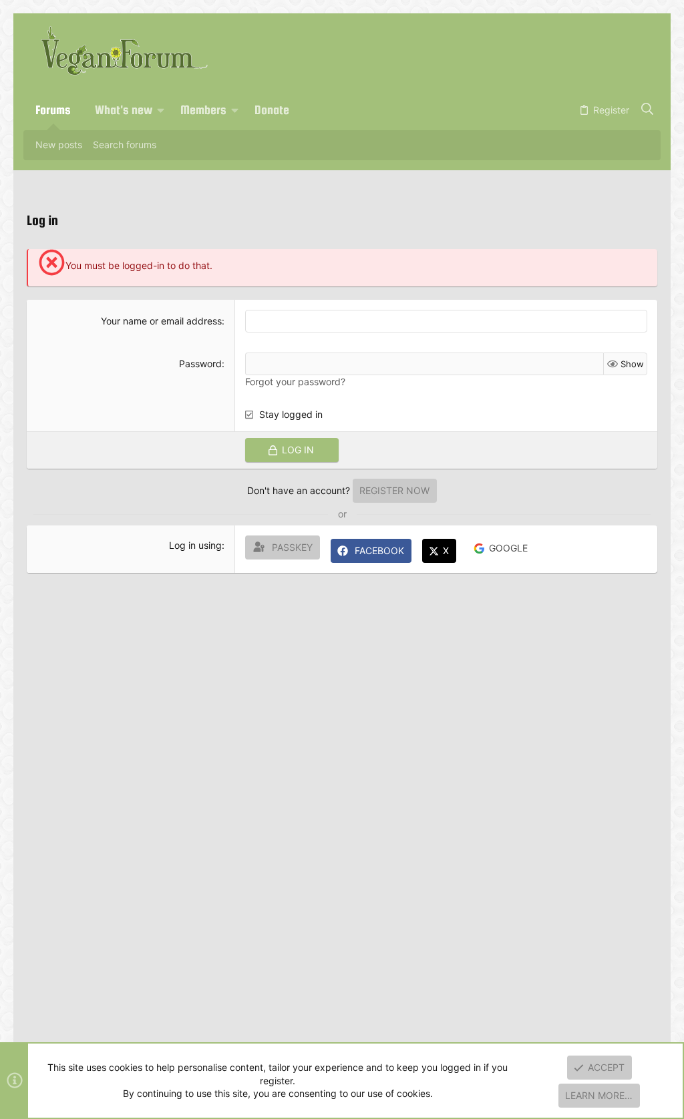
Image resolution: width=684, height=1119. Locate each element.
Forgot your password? (295, 381)
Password (200, 363)
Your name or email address (161, 320)
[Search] (648, 110)
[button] (161, 110)
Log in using (195, 545)
